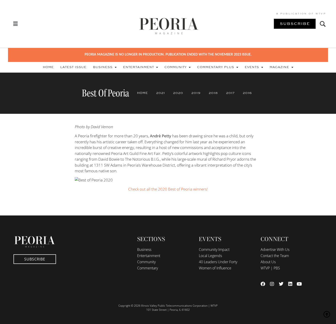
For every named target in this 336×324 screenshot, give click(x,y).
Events (252, 67)
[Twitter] (281, 284)
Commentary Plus (215, 67)
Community (175, 67)
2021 (160, 93)
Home (48, 67)
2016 (247, 93)
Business (102, 67)
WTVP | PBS (270, 268)
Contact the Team (275, 255)
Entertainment (138, 67)
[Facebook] (263, 284)
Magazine (279, 67)
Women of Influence (215, 268)
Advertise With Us (275, 249)
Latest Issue (73, 67)
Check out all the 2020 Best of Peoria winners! (168, 189)
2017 (230, 93)
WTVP (320, 13)
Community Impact (214, 249)
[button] (15, 24)
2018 (213, 93)
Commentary (147, 268)
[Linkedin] (290, 284)
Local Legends (210, 255)
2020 (178, 93)
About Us (268, 262)
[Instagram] (272, 284)
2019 (195, 93)
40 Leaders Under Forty (218, 262)
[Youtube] (299, 284)
